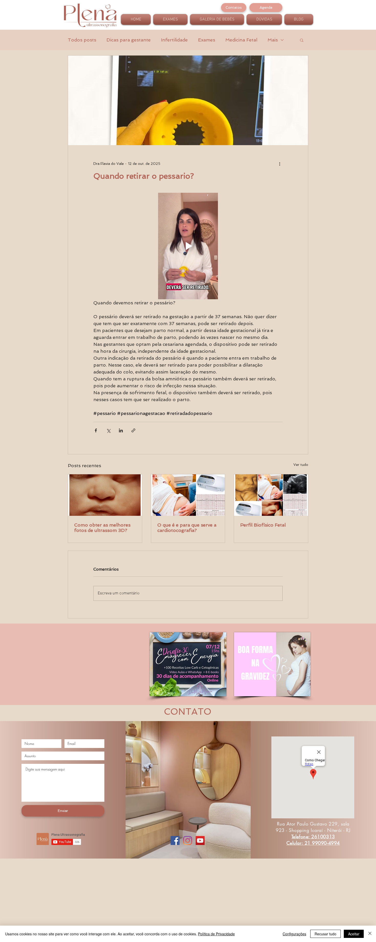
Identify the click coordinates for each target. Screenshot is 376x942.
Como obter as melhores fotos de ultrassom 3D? (102, 527)
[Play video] (188, 246)
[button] (301, 40)
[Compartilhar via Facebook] (95, 430)
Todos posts (82, 39)
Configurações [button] (294, 933)
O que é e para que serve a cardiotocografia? (186, 527)
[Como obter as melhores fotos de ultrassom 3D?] (105, 495)
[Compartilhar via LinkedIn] (120, 430)
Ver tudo (300, 465)
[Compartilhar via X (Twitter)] (108, 430)
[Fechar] (370, 934)
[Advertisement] (153, 905)
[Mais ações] (280, 163)
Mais (273, 39)
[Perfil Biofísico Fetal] (271, 495)
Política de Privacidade (216, 933)
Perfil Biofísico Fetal (263, 525)
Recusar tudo (325, 933)
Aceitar (353, 933)
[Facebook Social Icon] (175, 840)
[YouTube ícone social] (200, 840)
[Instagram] (187, 840)
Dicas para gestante (128, 39)
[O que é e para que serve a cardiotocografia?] (188, 495)
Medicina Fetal (241, 39)
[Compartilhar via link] (133, 430)
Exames (206, 39)
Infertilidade (174, 39)
